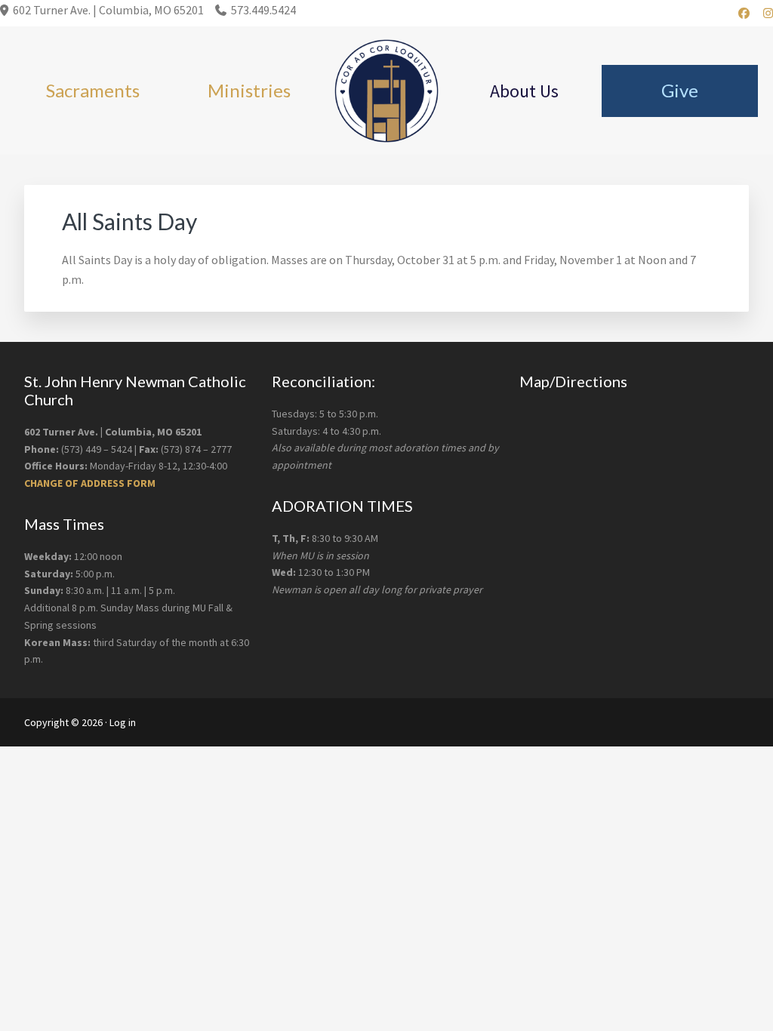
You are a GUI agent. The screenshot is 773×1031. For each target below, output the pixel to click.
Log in (122, 722)
